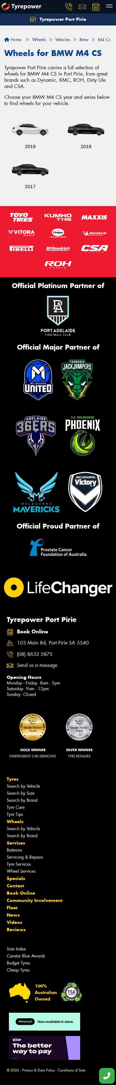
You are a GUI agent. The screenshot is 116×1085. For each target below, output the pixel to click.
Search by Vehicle (23, 786)
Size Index (16, 949)
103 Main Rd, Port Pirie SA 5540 (53, 643)
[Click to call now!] (68, 7)
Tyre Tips (15, 814)
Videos (14, 922)
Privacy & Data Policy (38, 1070)
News (13, 915)
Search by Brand (22, 800)
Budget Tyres (18, 963)
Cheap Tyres (18, 970)
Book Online (21, 893)
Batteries (14, 850)
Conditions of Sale (72, 1070)
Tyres (12, 779)
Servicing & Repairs (25, 857)
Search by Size (21, 793)
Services (16, 843)
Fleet (12, 908)
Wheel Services (21, 871)
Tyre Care (16, 807)
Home (15, 40)
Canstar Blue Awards (26, 956)
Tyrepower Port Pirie (62, 19)
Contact (15, 886)
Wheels (15, 822)
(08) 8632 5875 (35, 654)
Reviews (16, 930)
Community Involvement (35, 900)
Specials (16, 878)
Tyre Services (19, 864)
